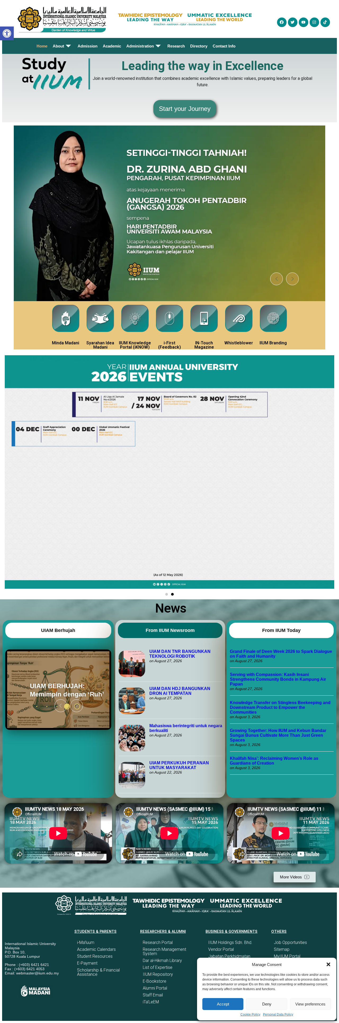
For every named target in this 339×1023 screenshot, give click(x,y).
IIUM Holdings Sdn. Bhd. (230, 942)
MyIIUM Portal (287, 956)
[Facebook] (282, 22)
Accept (223, 1004)
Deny (266, 1004)
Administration (140, 46)
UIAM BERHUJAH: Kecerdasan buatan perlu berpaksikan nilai (55, 690)
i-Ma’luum (85, 942)
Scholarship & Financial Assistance (98, 972)
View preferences (310, 1004)
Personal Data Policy (278, 1014)
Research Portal (158, 942)
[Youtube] (303, 22)
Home (42, 46)
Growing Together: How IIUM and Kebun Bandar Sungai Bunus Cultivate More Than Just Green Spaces (278, 735)
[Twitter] (292, 22)
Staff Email (153, 995)
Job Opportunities (290, 942)
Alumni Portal (155, 988)
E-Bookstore (154, 981)
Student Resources (95, 956)
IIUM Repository (158, 974)
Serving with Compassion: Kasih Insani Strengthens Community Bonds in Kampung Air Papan (278, 679)
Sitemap (281, 949)
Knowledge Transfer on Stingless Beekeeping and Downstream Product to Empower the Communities (280, 707)
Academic (112, 46)
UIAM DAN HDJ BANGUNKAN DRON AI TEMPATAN (179, 691)
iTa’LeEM (151, 1001)
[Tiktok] (325, 22)
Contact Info (224, 46)
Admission (87, 46)
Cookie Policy (250, 1014)
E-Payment (87, 963)
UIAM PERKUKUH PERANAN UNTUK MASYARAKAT (179, 765)
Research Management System (164, 951)
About (58, 46)
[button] (328, 964)
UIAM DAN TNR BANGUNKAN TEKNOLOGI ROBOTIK (180, 653)
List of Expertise (157, 967)
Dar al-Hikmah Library (162, 960)
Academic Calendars (96, 949)
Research (176, 46)
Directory (198, 46)
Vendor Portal (221, 949)
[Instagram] (314, 22)
